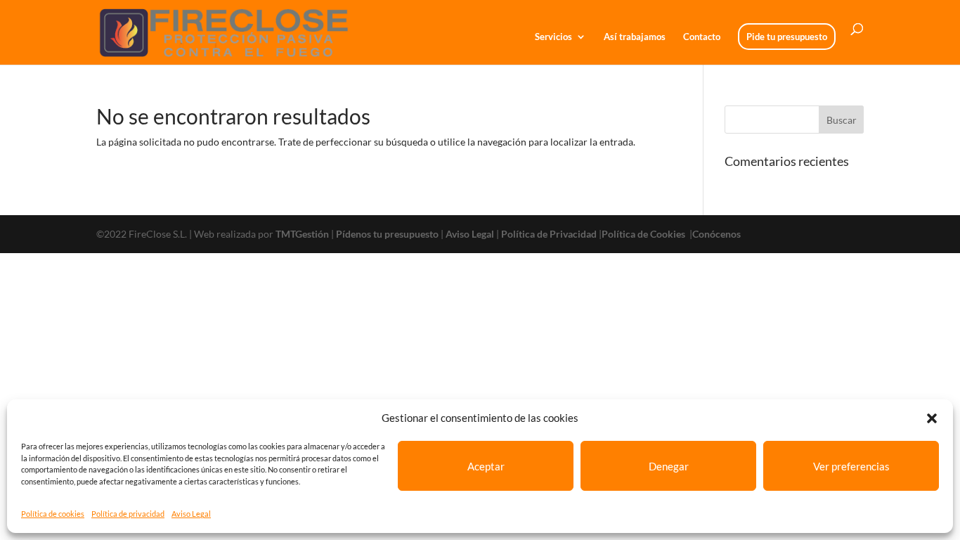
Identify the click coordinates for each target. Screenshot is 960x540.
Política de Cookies (644, 234)
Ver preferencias (851, 466)
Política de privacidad (127, 513)
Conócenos (716, 234)
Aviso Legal (191, 513)
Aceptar (486, 466)
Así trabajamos (635, 37)
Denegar (669, 466)
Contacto (701, 37)
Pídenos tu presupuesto (387, 234)
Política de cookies (52, 513)
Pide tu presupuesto (786, 36)
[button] (932, 418)
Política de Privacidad (549, 234)
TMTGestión (302, 234)
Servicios (553, 37)
